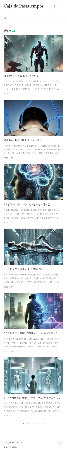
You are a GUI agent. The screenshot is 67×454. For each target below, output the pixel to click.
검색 (54, 6)
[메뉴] (61, 6)
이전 (24, 423)
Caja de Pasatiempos (23, 6)
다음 (43, 423)
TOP (60, 443)
